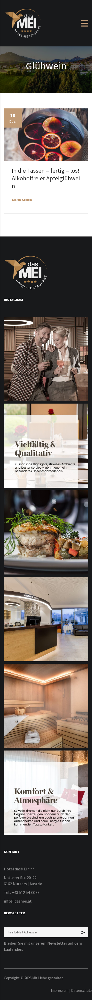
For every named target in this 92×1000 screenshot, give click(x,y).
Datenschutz (81, 990)
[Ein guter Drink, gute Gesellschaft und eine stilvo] (46, 359)
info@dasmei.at (18, 901)
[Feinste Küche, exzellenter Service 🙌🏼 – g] (46, 532)
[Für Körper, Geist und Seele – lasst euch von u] (46, 706)
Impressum (59, 990)
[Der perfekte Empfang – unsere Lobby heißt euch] (46, 619)
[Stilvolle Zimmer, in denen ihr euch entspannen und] (46, 793)
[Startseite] (23, 22)
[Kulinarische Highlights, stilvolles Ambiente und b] (46, 446)
